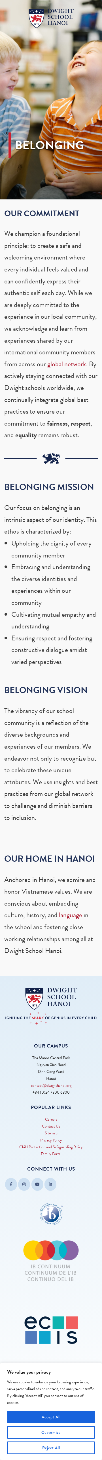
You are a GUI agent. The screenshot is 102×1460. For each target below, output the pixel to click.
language (70, 915)
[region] (51, 1411)
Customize (51, 1432)
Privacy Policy (51, 1140)
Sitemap (51, 1133)
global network (66, 364)
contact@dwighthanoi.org (51, 1086)
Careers (51, 1119)
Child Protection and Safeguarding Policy (51, 1147)
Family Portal (51, 1154)
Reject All (51, 1448)
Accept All (51, 1417)
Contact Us (51, 1126)
